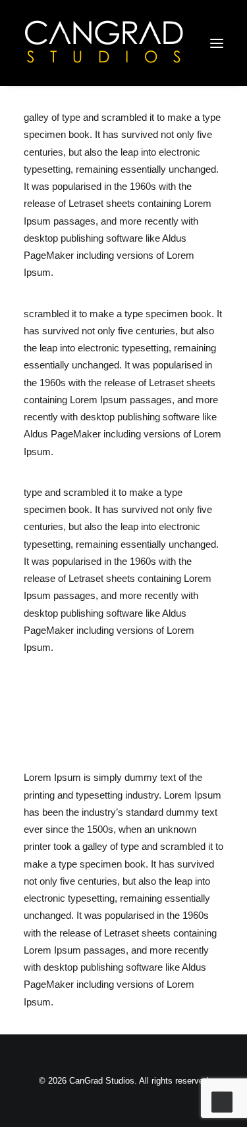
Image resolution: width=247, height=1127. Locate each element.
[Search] (156, 43)
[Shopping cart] (177, 43)
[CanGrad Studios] (104, 43)
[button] (216, 43)
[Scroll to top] (222, 1101)
